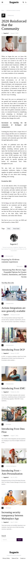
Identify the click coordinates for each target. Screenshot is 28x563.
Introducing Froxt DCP (13, 349)
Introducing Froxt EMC (13, 388)
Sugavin (14, 2)
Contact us (22, 558)
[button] (25, 2)
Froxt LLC (19, 555)
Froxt (21, 58)
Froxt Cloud (16, 228)
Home (3, 10)
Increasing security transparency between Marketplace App (12, 515)
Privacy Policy (6, 558)
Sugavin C (6, 33)
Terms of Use (15, 558)
